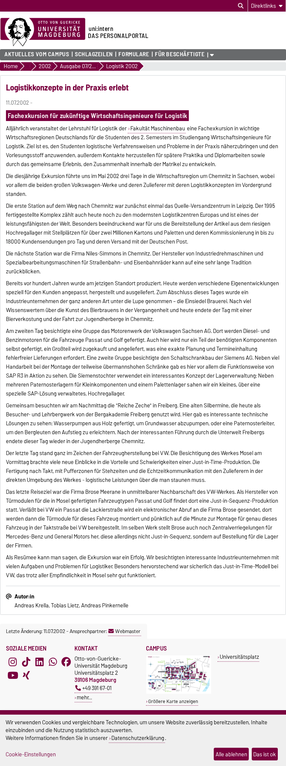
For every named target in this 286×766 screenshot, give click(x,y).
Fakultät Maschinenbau (157, 128)
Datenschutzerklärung (137, 738)
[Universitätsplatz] (179, 692)
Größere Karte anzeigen (173, 701)
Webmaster (127, 631)
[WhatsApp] (53, 661)
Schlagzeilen (94, 54)
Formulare (133, 54)
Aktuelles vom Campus (36, 54)
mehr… (84, 697)
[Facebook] (66, 661)
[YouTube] (12, 675)
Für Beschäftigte (179, 54)
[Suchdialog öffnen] (241, 5)
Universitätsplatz (239, 656)
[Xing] (26, 675)
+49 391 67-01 (97, 688)
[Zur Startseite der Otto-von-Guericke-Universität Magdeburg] (43, 32)
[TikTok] (26, 661)
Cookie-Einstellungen (31, 754)
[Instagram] (12, 661)
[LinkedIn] (39, 661)
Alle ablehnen (231, 754)
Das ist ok (264, 754)
